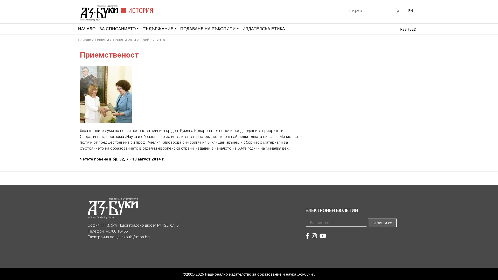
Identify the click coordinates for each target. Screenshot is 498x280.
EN (410, 10)
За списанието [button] (117, 29)
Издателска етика (264, 29)
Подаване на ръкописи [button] (208, 29)
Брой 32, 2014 (152, 39)
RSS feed (408, 29)
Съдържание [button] (158, 29)
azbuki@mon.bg (135, 237)
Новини (102, 39)
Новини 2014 (124, 39)
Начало (86, 29)
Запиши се (382, 222)
